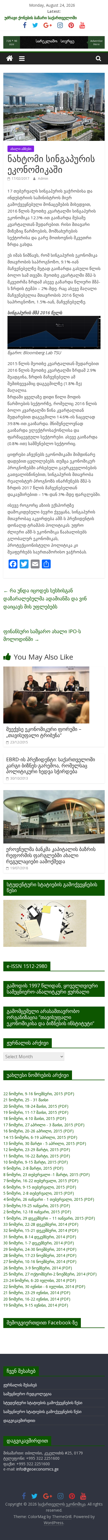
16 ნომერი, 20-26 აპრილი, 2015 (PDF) (38, 1131)
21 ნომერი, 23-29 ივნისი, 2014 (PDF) (36, 1292)
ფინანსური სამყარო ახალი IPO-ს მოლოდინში (42, 635)
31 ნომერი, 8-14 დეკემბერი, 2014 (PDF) (39, 1236)
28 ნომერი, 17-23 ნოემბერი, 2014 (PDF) (39, 1255)
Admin (43, 178)
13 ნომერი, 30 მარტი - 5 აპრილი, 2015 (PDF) (44, 1143)
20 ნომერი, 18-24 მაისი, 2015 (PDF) (35, 1106)
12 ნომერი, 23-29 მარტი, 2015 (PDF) (36, 1149)
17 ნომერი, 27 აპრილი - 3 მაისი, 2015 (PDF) (43, 1124)
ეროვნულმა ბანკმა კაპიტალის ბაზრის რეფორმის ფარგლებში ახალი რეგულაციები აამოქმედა (51, 855)
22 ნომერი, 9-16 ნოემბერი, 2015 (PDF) (38, 1093)
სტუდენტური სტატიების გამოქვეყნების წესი (42, 1402)
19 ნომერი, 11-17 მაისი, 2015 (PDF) (35, 1112)
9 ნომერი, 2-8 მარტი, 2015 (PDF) (33, 1168)
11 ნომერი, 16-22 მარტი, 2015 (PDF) (36, 1156)
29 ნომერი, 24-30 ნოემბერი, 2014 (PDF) (39, 1249)
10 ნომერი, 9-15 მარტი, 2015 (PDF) (35, 1162)
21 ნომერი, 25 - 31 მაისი (25, 1099)
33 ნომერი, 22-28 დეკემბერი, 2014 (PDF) (40, 1224)
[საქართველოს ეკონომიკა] (9, 58)
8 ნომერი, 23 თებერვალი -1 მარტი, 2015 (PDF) (46, 1174)
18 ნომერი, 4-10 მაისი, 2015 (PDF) (34, 1118)
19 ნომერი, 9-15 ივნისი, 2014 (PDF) (35, 1305)
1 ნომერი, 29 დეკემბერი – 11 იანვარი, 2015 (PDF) (49, 1218)
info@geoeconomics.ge (37, 1469)
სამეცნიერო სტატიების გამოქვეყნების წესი (42, 1411)
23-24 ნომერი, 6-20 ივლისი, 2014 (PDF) (39, 1280)
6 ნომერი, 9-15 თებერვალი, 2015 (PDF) (39, 1187)
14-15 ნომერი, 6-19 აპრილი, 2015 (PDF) (40, 1137)
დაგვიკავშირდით (19, 1420)
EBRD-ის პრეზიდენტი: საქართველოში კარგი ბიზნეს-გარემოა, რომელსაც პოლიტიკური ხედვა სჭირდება (50, 765)
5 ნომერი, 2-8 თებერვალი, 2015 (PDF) (38, 1193)
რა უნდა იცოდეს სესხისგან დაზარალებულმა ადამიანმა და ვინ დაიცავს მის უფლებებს (45, 598)
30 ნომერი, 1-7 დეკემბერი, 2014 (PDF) (38, 1243)
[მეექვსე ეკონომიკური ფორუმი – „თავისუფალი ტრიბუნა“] (46, 670)
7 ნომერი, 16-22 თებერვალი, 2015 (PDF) (40, 1180)
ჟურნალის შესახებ (20, 1384)
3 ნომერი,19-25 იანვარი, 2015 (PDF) (36, 1205)
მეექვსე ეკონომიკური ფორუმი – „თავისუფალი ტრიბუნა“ (43, 732)
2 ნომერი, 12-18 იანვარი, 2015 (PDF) (37, 1211)
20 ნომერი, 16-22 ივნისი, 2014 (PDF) (36, 1299)
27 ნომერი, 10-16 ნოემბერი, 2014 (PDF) (39, 1261)
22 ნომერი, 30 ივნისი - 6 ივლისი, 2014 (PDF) (44, 1286)
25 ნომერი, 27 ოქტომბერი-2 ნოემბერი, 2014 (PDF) (50, 1274)
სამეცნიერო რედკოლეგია (27, 1393)
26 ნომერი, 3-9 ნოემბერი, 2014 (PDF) (37, 1268)
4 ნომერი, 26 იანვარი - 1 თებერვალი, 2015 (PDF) (48, 1199)
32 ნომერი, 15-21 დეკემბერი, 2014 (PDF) (40, 1230)
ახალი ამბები (20, 148)
